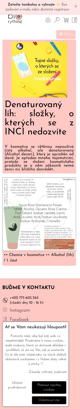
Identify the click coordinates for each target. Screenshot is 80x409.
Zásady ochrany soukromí (47, 372)
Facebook (19, 319)
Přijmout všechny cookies (49, 387)
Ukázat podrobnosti (17, 385)
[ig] (5, 310)
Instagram (20, 310)
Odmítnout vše (49, 400)
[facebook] (5, 319)
